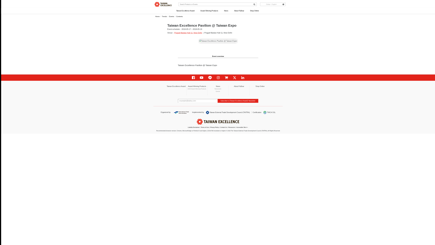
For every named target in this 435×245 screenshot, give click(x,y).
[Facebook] (193, 77)
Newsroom (218, 89)
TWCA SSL (271, 112)
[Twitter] (234, 77)
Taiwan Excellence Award (185, 11)
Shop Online (254, 11)
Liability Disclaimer (193, 127)
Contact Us (223, 127)
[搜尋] (254, 4)
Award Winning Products (209, 11)
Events (171, 16)
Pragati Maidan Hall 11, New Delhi (188, 33)
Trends (164, 16)
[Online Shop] (226, 77)
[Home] (163, 4)
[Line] (210, 77)
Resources (231, 127)
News (226, 11)
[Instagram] (218, 77)
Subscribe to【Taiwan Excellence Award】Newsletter (238, 101)
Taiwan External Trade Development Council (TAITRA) (229, 112)
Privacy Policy (214, 127)
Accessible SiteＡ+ (242, 127)
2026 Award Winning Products (197, 89)
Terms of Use (205, 127)
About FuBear (239, 11)
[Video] (201, 77)
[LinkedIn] (242, 77)
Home (157, 16)
